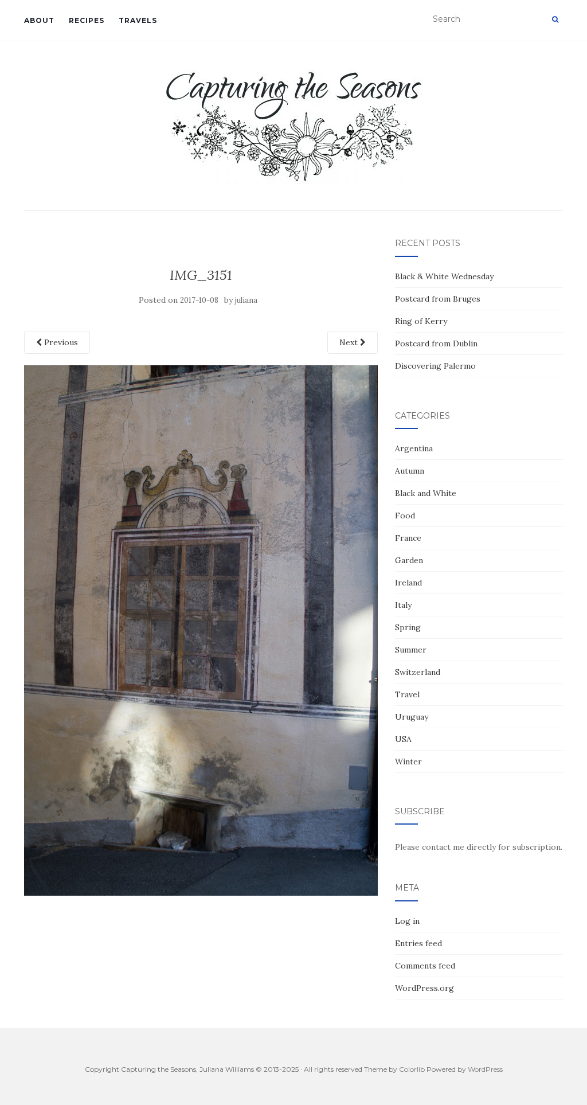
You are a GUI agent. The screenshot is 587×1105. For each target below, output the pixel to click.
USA (403, 739)
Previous (60, 342)
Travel (407, 694)
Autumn (409, 471)
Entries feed (418, 943)
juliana (246, 300)
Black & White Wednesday (444, 276)
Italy (403, 605)
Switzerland (417, 672)
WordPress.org (424, 988)
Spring (408, 627)
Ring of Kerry (421, 321)
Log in (407, 921)
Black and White (425, 493)
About (39, 20)
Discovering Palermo (435, 366)
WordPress (485, 1069)
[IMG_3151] (201, 629)
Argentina (414, 448)
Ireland (408, 582)
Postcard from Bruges (437, 299)
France (408, 538)
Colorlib (412, 1069)
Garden (409, 560)
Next (349, 342)
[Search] (555, 19)
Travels (138, 20)
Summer (410, 650)
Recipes (86, 20)
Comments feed (425, 965)
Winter (408, 761)
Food (405, 515)
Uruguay (411, 717)
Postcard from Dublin (436, 343)
